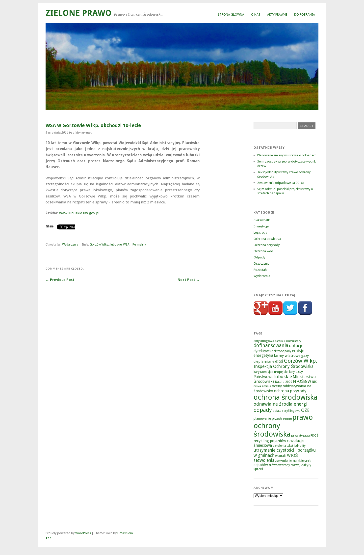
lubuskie (116, 244)
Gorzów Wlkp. (99, 244)
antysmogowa (264, 341)
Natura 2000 (283, 382)
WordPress (83, 533)
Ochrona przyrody (267, 245)
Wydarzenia (70, 244)
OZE (305, 410)
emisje (298, 350)
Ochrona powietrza (267, 239)
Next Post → (189, 280)
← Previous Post (60, 280)
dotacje (296, 345)
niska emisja (262, 386)
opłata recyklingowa (286, 411)
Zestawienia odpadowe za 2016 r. (281, 183)
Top (49, 538)
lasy (292, 372)
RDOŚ (314, 435)
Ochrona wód (263, 251)
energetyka (263, 355)
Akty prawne (277, 14)
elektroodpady (281, 351)
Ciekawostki (262, 220)
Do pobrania (304, 14)
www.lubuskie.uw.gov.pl (79, 213)
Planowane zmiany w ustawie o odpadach (286, 155)
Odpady (259, 257)
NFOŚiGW (302, 381)
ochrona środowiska (285, 397)
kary (257, 372)
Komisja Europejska (274, 372)
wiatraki (280, 456)
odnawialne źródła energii (281, 404)
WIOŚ (292, 455)
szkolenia (279, 445)
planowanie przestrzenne (273, 418)
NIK (314, 382)
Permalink (139, 244)
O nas (255, 14)
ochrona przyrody (290, 390)
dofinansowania (271, 345)
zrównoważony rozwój (284, 465)
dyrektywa (262, 351)
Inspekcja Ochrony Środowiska (283, 366)
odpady (263, 410)
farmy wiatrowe (287, 355)
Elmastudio (125, 533)
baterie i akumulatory (288, 341)
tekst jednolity (296, 445)
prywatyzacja (300, 435)
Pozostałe (260, 270)
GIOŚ (279, 361)
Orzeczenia (261, 263)
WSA (126, 244)
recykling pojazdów (270, 441)
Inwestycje (261, 226)
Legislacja (260, 232)
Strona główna (231, 14)
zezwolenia (264, 460)
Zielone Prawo (78, 13)
